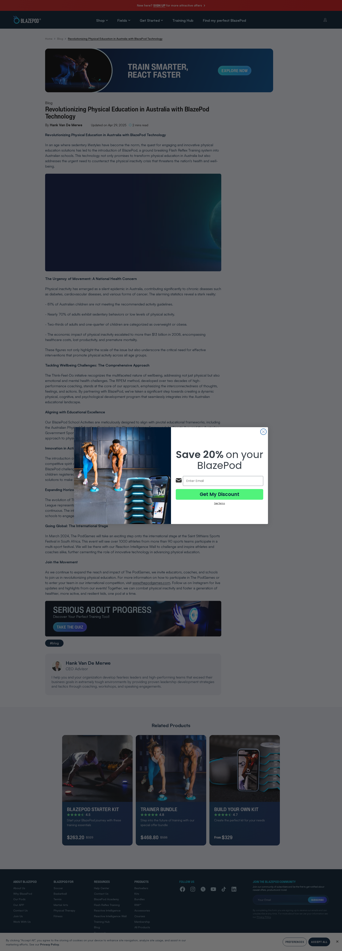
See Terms (219, 503)
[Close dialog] (263, 432)
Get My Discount (219, 494)
